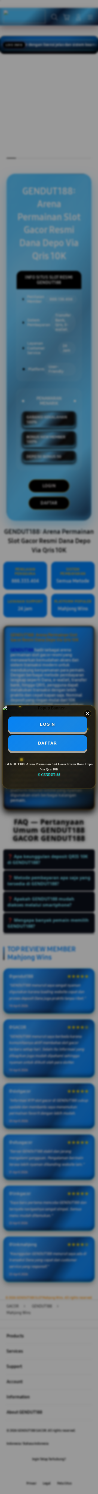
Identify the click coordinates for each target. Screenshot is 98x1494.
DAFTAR (47, 743)
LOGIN (47, 724)
